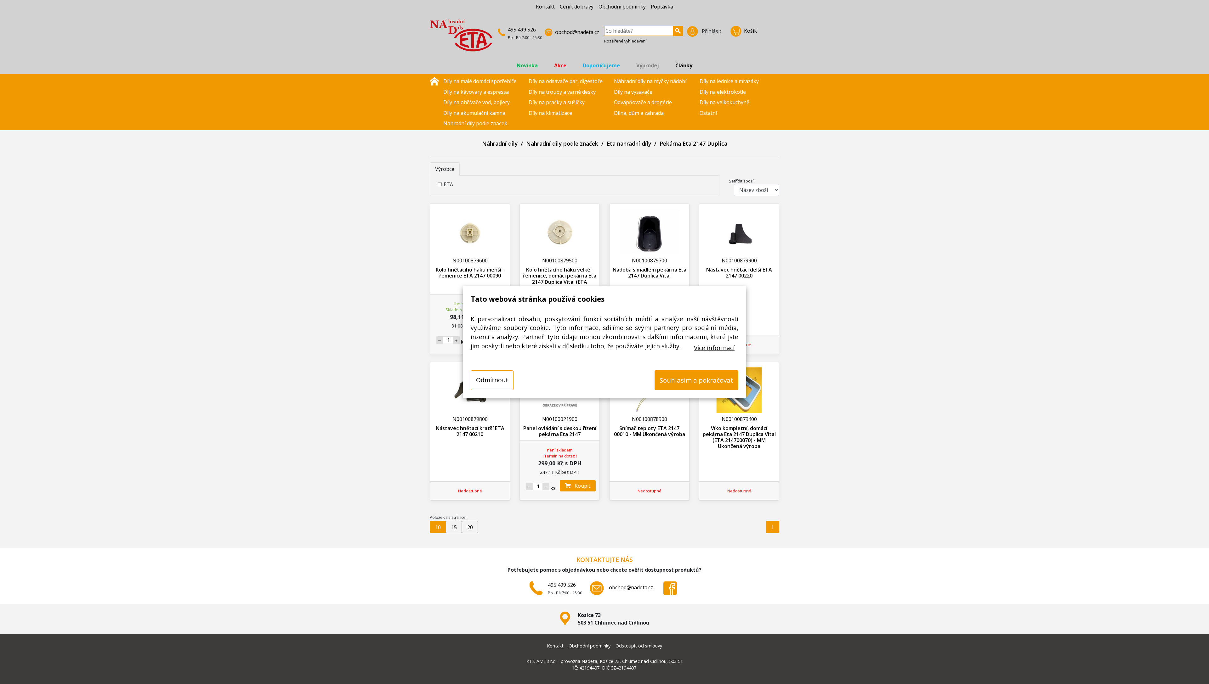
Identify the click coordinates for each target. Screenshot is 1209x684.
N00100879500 (559, 260)
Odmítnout (492, 380)
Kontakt (545, 6)
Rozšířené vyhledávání (625, 41)
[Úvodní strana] (434, 80)
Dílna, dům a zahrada (639, 112)
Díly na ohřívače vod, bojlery (476, 102)
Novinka (527, 65)
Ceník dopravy (576, 6)
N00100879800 (470, 419)
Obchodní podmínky (622, 6)
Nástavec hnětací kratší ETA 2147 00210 (470, 431)
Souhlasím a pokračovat (696, 380)
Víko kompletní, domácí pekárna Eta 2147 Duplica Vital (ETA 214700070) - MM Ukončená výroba (739, 437)
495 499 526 (522, 29)
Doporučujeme (601, 65)
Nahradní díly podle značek (475, 123)
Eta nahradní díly (629, 143)
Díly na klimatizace (550, 112)
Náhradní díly (500, 143)
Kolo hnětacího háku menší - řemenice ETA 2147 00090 (470, 272)
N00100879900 (739, 260)
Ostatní (708, 112)
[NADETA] (461, 38)
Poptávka (662, 6)
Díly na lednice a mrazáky (729, 81)
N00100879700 (649, 260)
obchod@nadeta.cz (577, 32)
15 (454, 527)
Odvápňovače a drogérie (643, 102)
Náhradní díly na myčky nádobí (650, 81)
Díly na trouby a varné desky (562, 91)
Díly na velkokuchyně (724, 102)
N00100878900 (649, 419)
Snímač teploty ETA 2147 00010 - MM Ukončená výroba (649, 431)
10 (438, 527)
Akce (560, 65)
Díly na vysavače (633, 91)
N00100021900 (559, 419)
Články (683, 65)
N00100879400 (739, 419)
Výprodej (647, 65)
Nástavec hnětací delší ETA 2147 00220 (739, 272)
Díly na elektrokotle (723, 91)
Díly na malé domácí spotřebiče (480, 81)
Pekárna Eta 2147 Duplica (693, 143)
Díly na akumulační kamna (474, 112)
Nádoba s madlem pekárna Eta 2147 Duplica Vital (649, 272)
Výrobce (444, 168)
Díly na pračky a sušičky (557, 102)
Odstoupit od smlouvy (639, 646)
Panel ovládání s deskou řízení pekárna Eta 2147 (559, 431)
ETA (448, 184)
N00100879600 (470, 260)
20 (470, 527)
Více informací (714, 348)
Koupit (580, 485)
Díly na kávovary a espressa (476, 91)
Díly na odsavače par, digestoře (566, 81)
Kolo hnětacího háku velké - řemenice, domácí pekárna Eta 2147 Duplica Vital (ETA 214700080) (559, 278)
